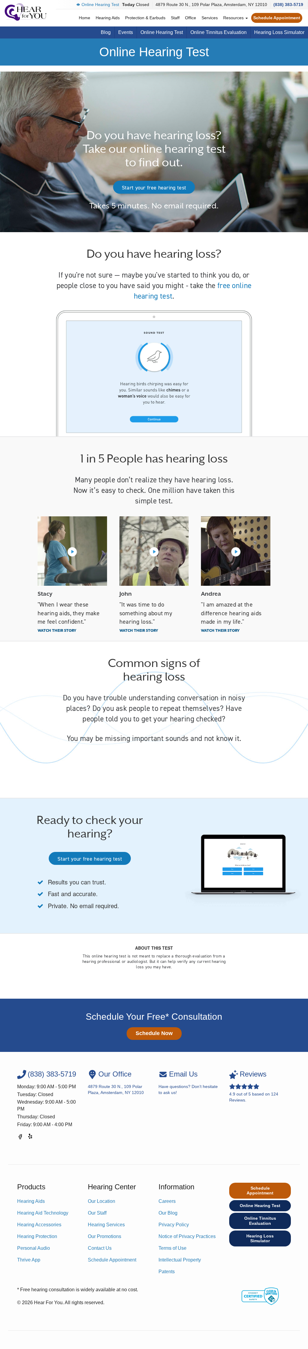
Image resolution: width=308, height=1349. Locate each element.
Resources (234, 17)
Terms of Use (172, 1248)
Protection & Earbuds (145, 17)
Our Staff (97, 1212)
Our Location (101, 1201)
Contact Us (100, 1248)
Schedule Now (154, 1033)
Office (190, 17)
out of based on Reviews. (253, 1086)
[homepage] (26, 12)
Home (84, 17)
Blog (106, 32)
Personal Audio (33, 1248)
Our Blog (168, 1212)
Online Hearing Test (100, 4)
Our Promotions (104, 1236)
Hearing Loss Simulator (279, 32)
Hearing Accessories (39, 1224)
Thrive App (28, 1259)
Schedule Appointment (276, 17)
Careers (167, 1201)
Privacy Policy (174, 1224)
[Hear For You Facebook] (20, 1138)
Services (210, 17)
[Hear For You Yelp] (31, 1138)
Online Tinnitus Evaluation (218, 32)
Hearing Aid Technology (42, 1212)
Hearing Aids (108, 17)
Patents (167, 1271)
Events (125, 32)
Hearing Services (106, 1224)
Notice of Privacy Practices (187, 1236)
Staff (175, 17)
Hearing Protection (37, 1236)
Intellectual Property (180, 1259)
